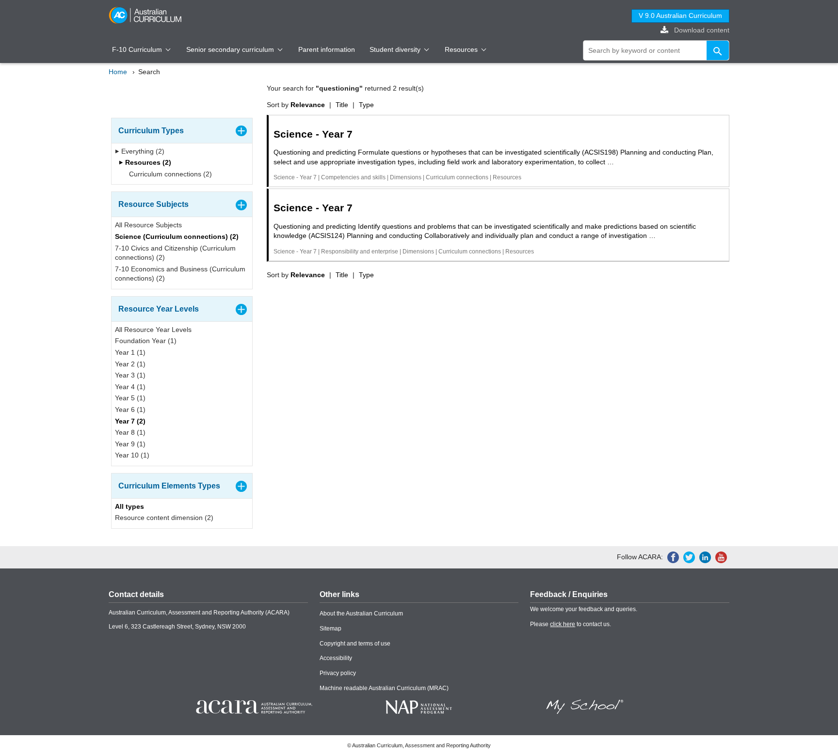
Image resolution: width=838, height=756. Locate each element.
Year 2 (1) (130, 364)
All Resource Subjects (148, 225)
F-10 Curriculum (138, 49)
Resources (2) (147, 162)
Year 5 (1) (130, 398)
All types (129, 506)
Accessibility (336, 658)
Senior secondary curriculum (231, 49)
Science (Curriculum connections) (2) (177, 236)
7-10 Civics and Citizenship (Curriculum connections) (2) (175, 253)
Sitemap (330, 628)
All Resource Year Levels (153, 329)
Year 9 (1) (130, 444)
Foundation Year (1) (146, 341)
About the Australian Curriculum (361, 613)
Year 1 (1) (130, 352)
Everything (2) (141, 151)
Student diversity (396, 49)
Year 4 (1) (130, 387)
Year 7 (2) (130, 421)
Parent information (326, 49)
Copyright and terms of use (355, 643)
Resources (462, 49)
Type (366, 105)
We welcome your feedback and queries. (583, 609)
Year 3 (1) (130, 375)
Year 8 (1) (130, 432)
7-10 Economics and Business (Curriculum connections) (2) (180, 274)
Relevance (307, 105)
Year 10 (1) (132, 455)
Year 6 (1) (130, 409)
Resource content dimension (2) (164, 517)
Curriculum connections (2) (169, 174)
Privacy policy (338, 673)
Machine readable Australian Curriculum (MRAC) (384, 688)
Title (342, 105)
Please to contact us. (570, 624)
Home (118, 72)
